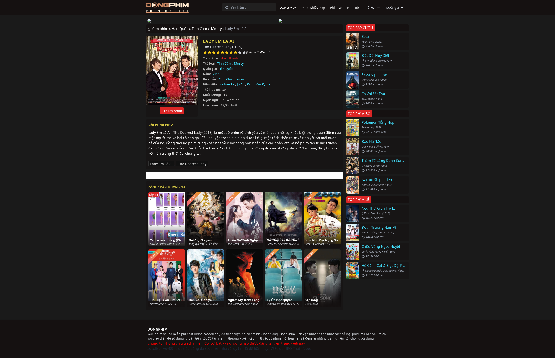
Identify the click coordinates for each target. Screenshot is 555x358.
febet (306, 348)
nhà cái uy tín (231, 348)
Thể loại (369, 7)
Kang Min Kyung (259, 84)
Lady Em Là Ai (218, 41)
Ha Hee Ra (226, 84)
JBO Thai (293, 348)
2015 (216, 74)
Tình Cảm (224, 63)
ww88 (168, 348)
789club (277, 348)
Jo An (240, 84)
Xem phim (173, 110)
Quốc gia (392, 7)
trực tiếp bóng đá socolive (196, 348)
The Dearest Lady (192, 163)
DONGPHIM (157, 329)
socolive (154, 348)
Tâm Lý (239, 63)
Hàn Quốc (226, 69)
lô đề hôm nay (256, 348)
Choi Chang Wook (231, 79)
